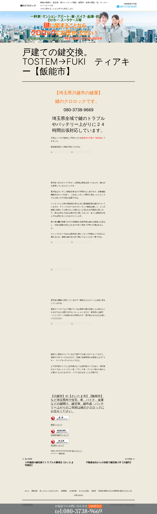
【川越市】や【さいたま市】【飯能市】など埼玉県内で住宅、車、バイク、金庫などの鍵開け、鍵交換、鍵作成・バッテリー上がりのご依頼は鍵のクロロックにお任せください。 (77, 403)
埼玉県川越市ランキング (60, 435)
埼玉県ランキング (57, 445)
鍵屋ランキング (56, 425)
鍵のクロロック (77, 451)
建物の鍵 (62, 453)
